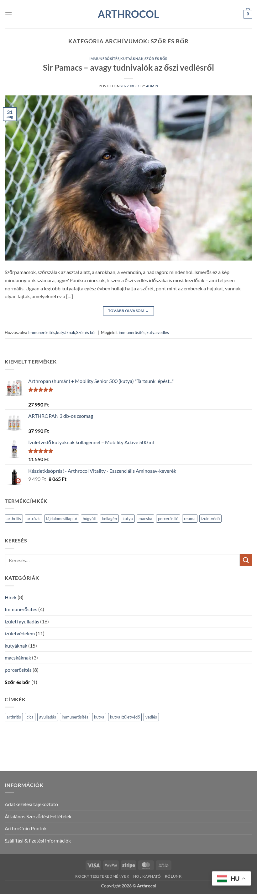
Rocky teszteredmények (102, 876)
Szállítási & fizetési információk (38, 840)
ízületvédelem (20, 633)
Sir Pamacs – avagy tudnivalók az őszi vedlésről (128, 67)
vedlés (163, 332)
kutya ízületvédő (125, 716)
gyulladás (47, 716)
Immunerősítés (104, 59)
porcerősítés (18, 670)
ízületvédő (210, 518)
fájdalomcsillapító (61, 518)
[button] (8, 14)
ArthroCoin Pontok (26, 828)
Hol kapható (147, 876)
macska (145, 518)
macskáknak (18, 657)
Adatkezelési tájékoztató (31, 804)
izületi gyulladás (22, 621)
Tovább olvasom (128, 310)
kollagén (109, 518)
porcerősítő (168, 518)
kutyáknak (132, 59)
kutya (151, 332)
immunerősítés (132, 332)
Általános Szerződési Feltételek (38, 816)
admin (152, 86)
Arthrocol (128, 14)
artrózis (33, 518)
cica (30, 716)
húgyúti (89, 518)
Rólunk (173, 876)
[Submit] (246, 560)
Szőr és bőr (156, 59)
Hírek (11, 597)
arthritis (14, 518)
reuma (190, 518)
